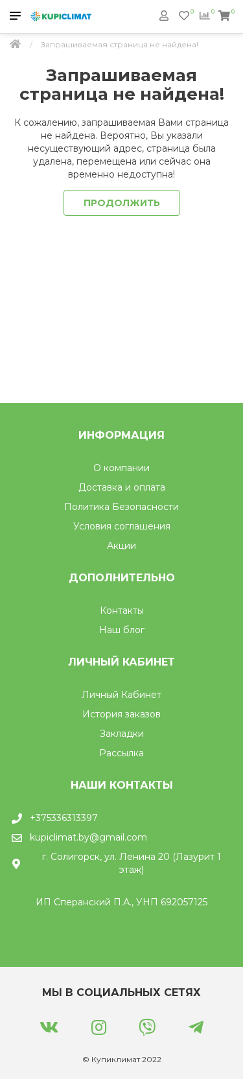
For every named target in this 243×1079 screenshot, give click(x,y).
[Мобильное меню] (15, 16)
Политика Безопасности (121, 507)
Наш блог (122, 630)
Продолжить (122, 203)
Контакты (122, 610)
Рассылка (121, 753)
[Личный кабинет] (164, 15)
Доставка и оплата (121, 487)
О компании (121, 468)
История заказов (121, 714)
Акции (121, 545)
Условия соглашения (121, 526)
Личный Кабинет (121, 695)
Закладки (122, 733)
